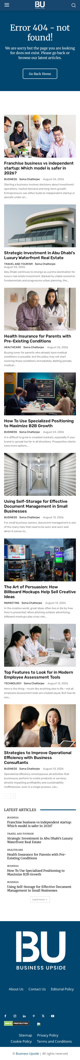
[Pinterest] (33, 1016)
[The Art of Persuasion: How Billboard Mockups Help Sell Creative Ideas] (40, 559)
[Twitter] (43, 1016)
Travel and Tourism (18, 264)
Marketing (11, 603)
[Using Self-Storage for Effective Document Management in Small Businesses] (40, 474)
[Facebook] (5, 1016)
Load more (38, 899)
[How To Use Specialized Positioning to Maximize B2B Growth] (40, 393)
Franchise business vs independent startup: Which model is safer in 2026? (39, 168)
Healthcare (12, 347)
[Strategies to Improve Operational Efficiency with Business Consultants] (40, 725)
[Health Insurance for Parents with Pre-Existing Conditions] (40, 309)
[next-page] (13, 796)
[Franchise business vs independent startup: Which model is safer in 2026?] (40, 136)
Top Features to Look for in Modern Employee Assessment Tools (38, 675)
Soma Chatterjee (29, 179)
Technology (13, 683)
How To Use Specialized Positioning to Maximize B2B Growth (39, 423)
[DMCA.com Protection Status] (16, 1025)
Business (10, 179)
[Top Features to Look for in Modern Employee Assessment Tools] (40, 645)
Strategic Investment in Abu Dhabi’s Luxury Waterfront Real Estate (39, 255)
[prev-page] (6, 796)
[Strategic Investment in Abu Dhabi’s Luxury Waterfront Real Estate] (40, 225)
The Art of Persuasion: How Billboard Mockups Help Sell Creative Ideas (40, 591)
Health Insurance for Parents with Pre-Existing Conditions (37, 338)
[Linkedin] (24, 1016)
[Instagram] (14, 1016)
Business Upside (27, 1053)
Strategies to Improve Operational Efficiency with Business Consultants (37, 757)
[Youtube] (52, 1016)
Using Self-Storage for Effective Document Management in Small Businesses (35, 506)
